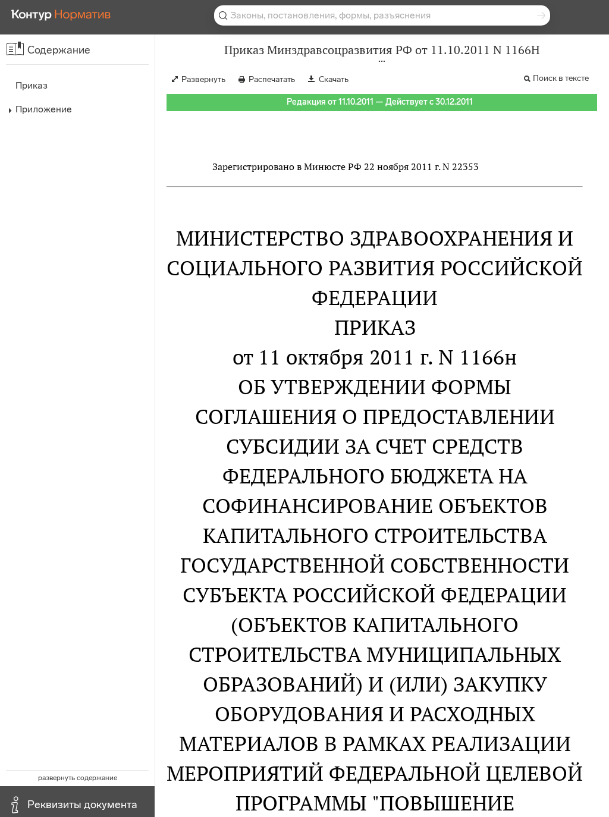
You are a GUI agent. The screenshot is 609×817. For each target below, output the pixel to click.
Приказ (31, 85)
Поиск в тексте (561, 78)
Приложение (43, 109)
